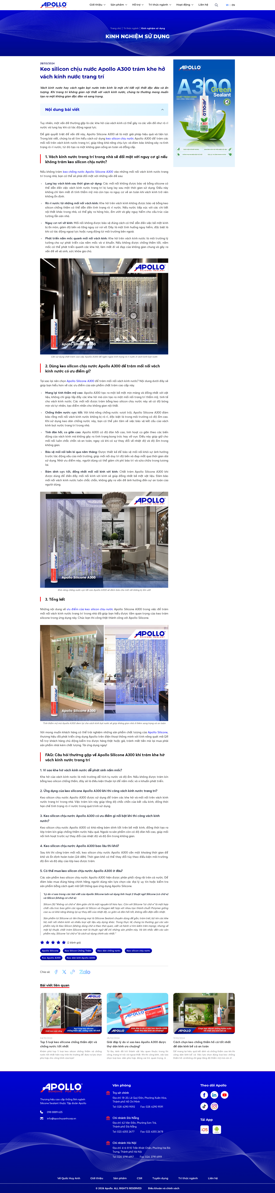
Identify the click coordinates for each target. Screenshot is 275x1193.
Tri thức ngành (188, 1178)
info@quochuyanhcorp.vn (61, 1118)
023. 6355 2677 (125, 1131)
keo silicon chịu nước (120, 138)
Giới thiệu (96, 1178)
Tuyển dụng (160, 1178)
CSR (139, 1178)
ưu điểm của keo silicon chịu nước (90, 609)
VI (227, 5)
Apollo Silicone (158, 732)
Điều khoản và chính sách (163, 1188)
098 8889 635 (55, 1112)
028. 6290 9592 (126, 1106)
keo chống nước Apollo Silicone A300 (88, 171)
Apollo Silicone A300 (80, 381)
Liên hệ (213, 1178)
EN (233, 5)
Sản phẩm (120, 1178)
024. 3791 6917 (125, 1156)
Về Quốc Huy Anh (68, 1178)
